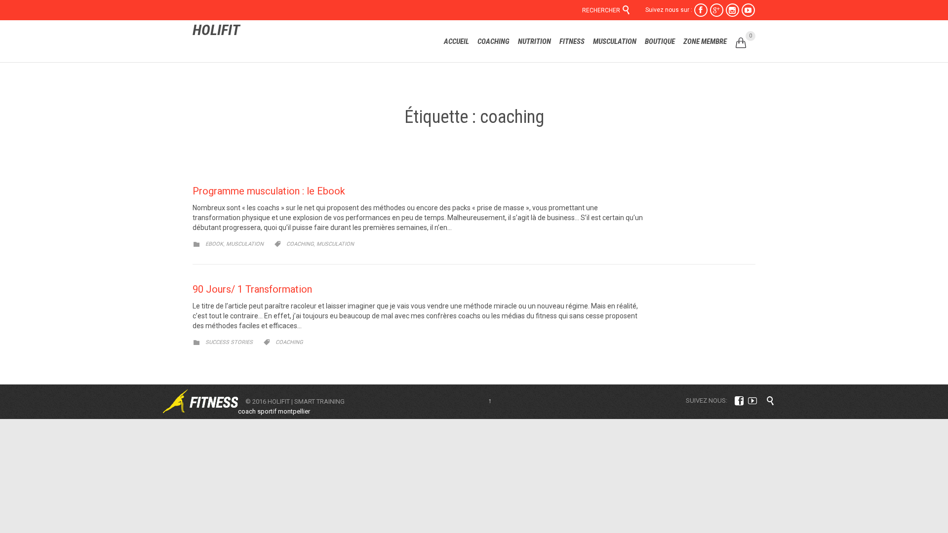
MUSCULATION (245, 244)
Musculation (335, 244)
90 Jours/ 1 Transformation (252, 289)
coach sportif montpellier (274, 411)
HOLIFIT (216, 29)
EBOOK (214, 244)
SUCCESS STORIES (229, 342)
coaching (300, 244)
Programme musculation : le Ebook (269, 191)
